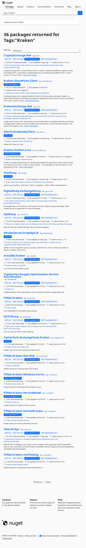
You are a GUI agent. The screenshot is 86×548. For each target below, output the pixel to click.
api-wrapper (31, 242)
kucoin (20, 242)
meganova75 (59, 338)
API (52, 116)
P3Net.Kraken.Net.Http (19, 355)
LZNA (34, 182)
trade (28, 201)
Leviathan (28, 182)
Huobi (60, 65)
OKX (7, 65)
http (18, 365)
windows (19, 420)
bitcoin (46, 242)
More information (30, 75)
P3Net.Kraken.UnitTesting (21, 454)
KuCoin (28, 224)
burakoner (24, 214)
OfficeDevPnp (36, 93)
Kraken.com (32, 116)
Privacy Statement (68, 535)
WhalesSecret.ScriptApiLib (21, 233)
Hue (47, 326)
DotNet (23, 159)
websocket (8, 203)
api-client (39, 242)
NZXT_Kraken (33, 326)
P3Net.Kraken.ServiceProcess (23, 411)
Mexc (19, 65)
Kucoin (31, 65)
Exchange (7, 118)
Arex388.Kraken (14, 255)
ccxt (29, 118)
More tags (16, 67)
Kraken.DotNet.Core (17, 150)
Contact (6, 499)
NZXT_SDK (8, 328)
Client (17, 93)
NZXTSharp (11, 316)
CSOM (21, 93)
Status (33, 499)
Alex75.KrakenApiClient (19, 131)
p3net (14, 308)
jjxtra (47, 191)
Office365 (45, 93)
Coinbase (15, 224)
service (26, 420)
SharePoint (10, 93)
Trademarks (7, 538)
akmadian (27, 317)
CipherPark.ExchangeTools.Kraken (27, 337)
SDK (54, 326)
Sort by (7, 50)
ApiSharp (10, 214)
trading (19, 244)
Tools (27, 347)
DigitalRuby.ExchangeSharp (22, 191)
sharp (45, 201)
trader (32, 201)
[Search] (80, 13)
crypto (10, 201)
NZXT (8, 326)
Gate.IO (13, 439)
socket (50, 201)
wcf (17, 402)
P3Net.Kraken (13, 298)
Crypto (14, 347)
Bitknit (39, 182)
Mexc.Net (24, 65)
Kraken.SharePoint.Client (21, 80)
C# (7, 201)
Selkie (21, 182)
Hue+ (12, 326)
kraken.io (15, 265)
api (25, 242)
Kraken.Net (53, 65)
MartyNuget (47, 233)
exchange (39, 201)
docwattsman (47, 81)
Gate (41, 224)
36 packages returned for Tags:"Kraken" (32, 37)
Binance (9, 224)
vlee (51, 191)
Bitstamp (35, 224)
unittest (19, 464)
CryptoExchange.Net (17, 55)
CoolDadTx (31, 298)
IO (13, 289)
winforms (20, 384)
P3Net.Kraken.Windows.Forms (24, 374)
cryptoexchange (10, 244)
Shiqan (23, 173)
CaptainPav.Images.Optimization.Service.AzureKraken (31, 275)
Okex (54, 224)
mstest (25, 464)
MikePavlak (12, 279)
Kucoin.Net (39, 65)
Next (48, 482)
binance (9, 242)
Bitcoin (30, 141)
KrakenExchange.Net (18, 106)
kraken (15, 242)
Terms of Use (30, 535)
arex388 (33, 256)
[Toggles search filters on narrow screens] (79, 22)
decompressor (47, 182)
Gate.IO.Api (11, 429)
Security (29, 159)
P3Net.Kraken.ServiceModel (22, 392)
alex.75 (42, 132)
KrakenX (24, 326)
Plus (51, 326)
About (20, 535)
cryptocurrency (17, 141)
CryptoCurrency (61, 116)
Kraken (46, 65)
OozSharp (10, 172)
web (55, 201)
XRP (25, 141)
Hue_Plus (42, 326)
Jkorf (37, 56)
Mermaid (15, 182)
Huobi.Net (8, 67)
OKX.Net (13, 65)
